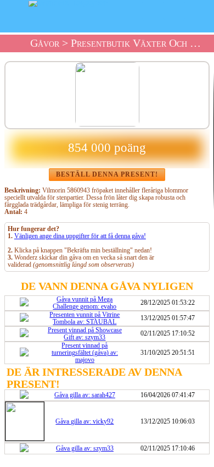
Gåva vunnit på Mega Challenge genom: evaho (84, 303)
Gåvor (44, 43)
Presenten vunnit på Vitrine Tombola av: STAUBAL (84, 318)
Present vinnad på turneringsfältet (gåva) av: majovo (85, 353)
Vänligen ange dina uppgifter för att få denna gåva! (80, 236)
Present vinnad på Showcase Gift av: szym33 (85, 334)
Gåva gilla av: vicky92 (84, 421)
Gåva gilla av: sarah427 (84, 395)
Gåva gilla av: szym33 (85, 448)
